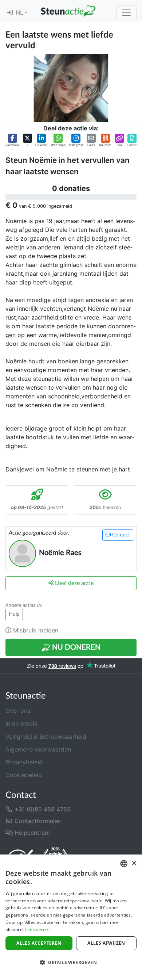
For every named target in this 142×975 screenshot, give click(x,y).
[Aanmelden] (9, 12)
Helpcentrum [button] (31, 832)
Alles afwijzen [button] (106, 943)
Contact (120, 535)
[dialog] (71, 914)
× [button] (134, 863)
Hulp (14, 614)
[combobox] (123, 863)
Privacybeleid (24, 762)
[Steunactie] (68, 11)
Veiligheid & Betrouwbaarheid (45, 736)
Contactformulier (37, 821)
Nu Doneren (75, 647)
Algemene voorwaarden (38, 749)
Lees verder (37, 929)
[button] (12, 140)
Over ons (17, 710)
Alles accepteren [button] (38, 943)
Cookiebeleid (23, 775)
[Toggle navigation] (126, 12)
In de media (21, 723)
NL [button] (20, 13)
